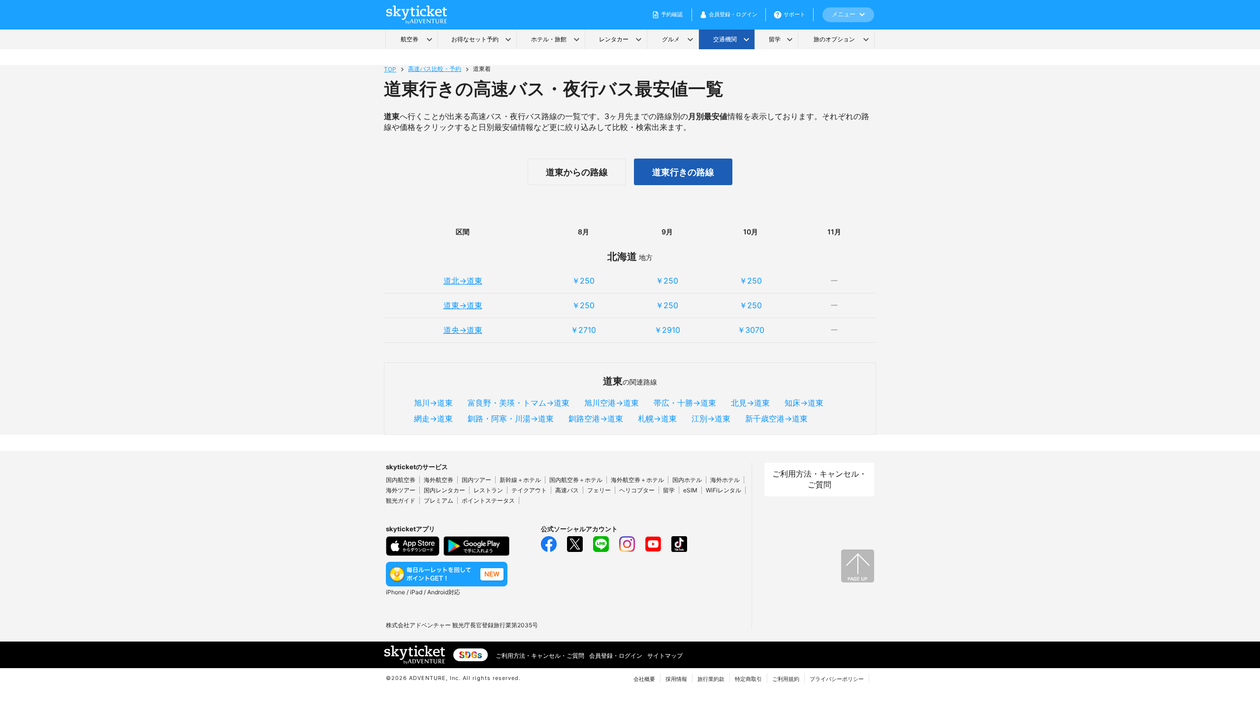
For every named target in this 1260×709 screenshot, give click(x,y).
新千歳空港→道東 (776, 418)
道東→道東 (462, 305)
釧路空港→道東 (595, 418)
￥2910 (667, 330)
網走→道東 (433, 418)
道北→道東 (462, 281)
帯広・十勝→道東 (685, 403)
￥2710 (583, 330)
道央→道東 (462, 330)
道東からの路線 (577, 172)
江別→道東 (711, 418)
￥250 (583, 281)
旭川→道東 (433, 403)
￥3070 (750, 330)
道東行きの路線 (683, 172)
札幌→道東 (657, 418)
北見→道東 (750, 403)
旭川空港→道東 (611, 403)
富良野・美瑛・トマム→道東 (518, 403)
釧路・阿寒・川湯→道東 (511, 418)
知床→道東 (804, 403)
